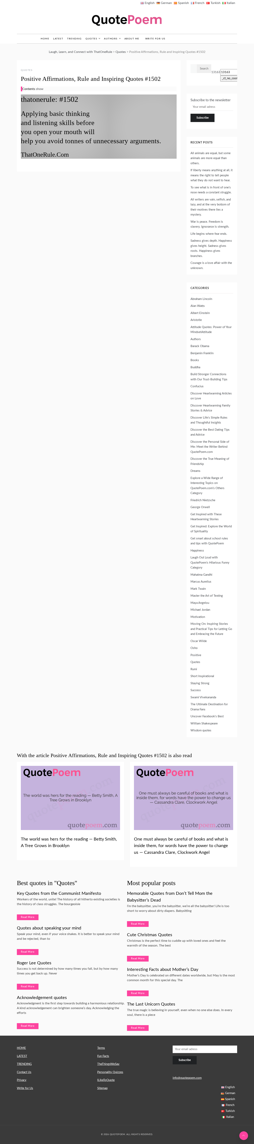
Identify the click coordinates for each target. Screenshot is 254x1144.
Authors (111, 38)
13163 (215, 72)
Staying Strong (199, 683)
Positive (195, 655)
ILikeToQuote (106, 1080)
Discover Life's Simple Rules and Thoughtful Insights (208, 420)
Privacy (21, 1080)
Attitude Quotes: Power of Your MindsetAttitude (211, 330)
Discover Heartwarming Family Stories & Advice (210, 408)
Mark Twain (198, 588)
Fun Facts (103, 1056)
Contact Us (24, 1072)
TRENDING (74, 38)
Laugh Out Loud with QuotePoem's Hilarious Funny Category (209, 562)
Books (194, 360)
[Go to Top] (243, 1135)
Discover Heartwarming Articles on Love (211, 396)
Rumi (193, 669)
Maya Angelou (199, 602)
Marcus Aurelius (200, 581)
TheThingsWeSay (108, 1064)
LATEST (58, 38)
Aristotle (196, 320)
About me (131, 38)
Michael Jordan (200, 609)
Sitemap (102, 1088)
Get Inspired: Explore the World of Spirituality (211, 529)
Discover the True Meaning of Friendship (209, 461)
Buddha (195, 367)
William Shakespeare (204, 723)
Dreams (195, 470)
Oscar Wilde (198, 641)
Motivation (197, 616)
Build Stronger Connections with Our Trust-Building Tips (208, 377)
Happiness (197, 550)
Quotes (91, 38)
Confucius (197, 386)
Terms (101, 1048)
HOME (21, 1048)
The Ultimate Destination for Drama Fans (209, 707)
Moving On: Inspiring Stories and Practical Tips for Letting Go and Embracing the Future (211, 628)
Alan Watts (197, 305)
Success (195, 690)
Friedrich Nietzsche (202, 500)
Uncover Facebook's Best (207, 716)
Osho (194, 648)
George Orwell (200, 507)
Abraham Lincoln (201, 299)
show (39, 89)
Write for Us (155, 38)
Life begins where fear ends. (208, 233)
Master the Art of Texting (206, 595)
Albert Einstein (200, 313)
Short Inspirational (202, 676)
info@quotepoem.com (187, 1077)
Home (45, 38)
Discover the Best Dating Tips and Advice (210, 432)
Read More (28, 917)
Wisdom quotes (200, 730)
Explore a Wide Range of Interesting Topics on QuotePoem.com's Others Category (207, 486)
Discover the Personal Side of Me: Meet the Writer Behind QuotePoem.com (209, 446)
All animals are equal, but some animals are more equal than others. (210, 158)
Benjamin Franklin (202, 353)
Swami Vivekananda (203, 697)
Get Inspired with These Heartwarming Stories (206, 517)
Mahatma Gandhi (201, 574)
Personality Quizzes (110, 1072)
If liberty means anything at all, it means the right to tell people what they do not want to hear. (211, 175)
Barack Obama (199, 346)
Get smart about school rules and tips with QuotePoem (209, 541)
